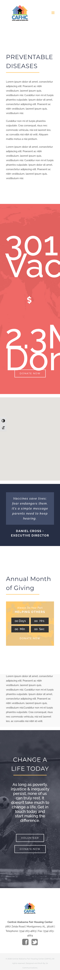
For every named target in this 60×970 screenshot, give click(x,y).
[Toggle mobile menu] (53, 12)
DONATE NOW (30, 638)
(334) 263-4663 (27, 931)
